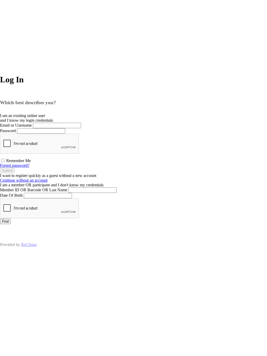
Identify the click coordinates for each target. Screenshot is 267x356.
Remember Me (18, 160)
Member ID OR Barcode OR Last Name (33, 190)
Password (8, 130)
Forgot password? (14, 165)
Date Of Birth (11, 195)
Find (5, 221)
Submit (7, 171)
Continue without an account (23, 180)
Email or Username (16, 125)
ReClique (29, 244)
